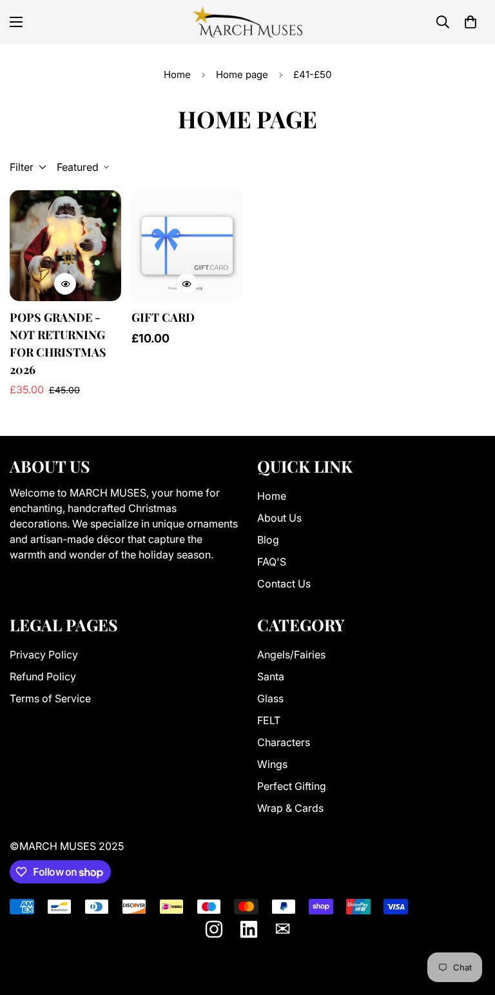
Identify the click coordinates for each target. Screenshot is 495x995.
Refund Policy (43, 676)
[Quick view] (65, 284)
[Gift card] (187, 245)
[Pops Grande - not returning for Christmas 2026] (65, 245)
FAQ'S (271, 561)
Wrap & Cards (290, 808)
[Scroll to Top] (470, 925)
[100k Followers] (214, 929)
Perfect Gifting (291, 786)
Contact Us (284, 583)
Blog (268, 539)
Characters (283, 742)
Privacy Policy (44, 654)
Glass (270, 698)
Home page (242, 74)
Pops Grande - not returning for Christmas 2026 (58, 343)
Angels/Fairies (291, 654)
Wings (272, 764)
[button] (470, 22)
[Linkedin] (248, 929)
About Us (279, 517)
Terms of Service (50, 698)
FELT (268, 720)
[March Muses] (247, 22)
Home (177, 74)
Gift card (163, 317)
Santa (270, 676)
